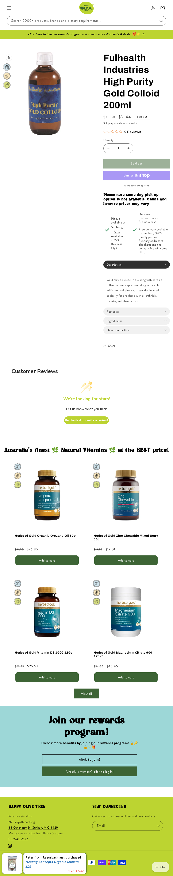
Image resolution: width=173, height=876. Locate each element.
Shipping (108, 123)
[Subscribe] (158, 826)
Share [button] (111, 346)
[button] (9, 8)
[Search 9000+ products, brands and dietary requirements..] (161, 20)
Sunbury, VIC (117, 229)
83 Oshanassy (17, 827)
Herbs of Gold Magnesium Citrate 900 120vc (123, 654)
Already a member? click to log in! (90, 771)
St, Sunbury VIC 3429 (43, 827)
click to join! (89, 759)
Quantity (108, 140)
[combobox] (86, 20)
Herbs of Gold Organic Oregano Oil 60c (45, 535)
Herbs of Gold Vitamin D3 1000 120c (43, 652)
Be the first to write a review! (86, 420)
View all (86, 693)
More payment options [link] (136, 185)
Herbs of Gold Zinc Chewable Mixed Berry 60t (126, 537)
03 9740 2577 (18, 839)
